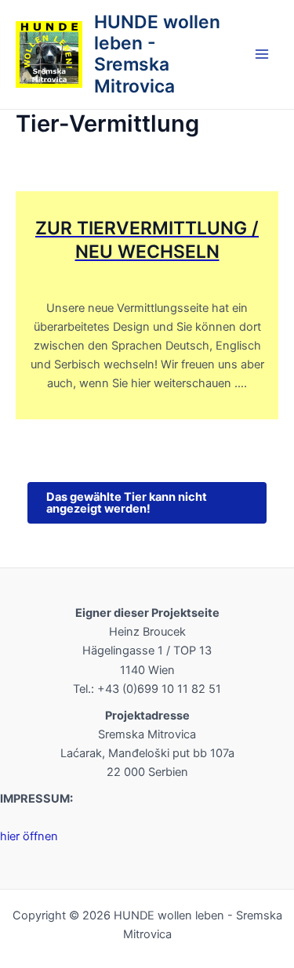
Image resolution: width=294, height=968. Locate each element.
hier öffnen (29, 836)
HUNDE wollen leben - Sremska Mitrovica (157, 54)
